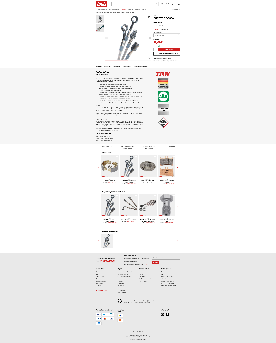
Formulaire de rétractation (167, 281)
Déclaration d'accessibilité (167, 283)
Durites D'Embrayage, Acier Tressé (128, 219)
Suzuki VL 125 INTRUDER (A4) (103, 136)
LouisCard (98, 285)
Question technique (101, 276)
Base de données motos (102, 279)
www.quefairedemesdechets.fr (142, 302)
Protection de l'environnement (168, 285)
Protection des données (166, 276)
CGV (162, 274)
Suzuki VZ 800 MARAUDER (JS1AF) (105, 140)
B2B (97, 274)
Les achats (142, 276)
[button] (157, 4)
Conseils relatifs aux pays (124, 276)
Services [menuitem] (144, 9)
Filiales (141, 274)
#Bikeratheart (121, 283)
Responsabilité (143, 281)
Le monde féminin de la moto (125, 272)
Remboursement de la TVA (146, 279)
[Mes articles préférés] (173, 4)
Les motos (120, 288)
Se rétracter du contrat (101, 290)
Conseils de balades (123, 274)
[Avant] (150, 38)
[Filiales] (162, 4)
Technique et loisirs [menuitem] (114, 9)
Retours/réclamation (101, 288)
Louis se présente (143, 272)
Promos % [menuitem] (123, 9)
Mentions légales (165, 272)
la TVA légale (164, 58)
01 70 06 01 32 (107, 261)
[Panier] (178, 4)
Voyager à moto (122, 285)
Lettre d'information (101, 281)
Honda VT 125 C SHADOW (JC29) (104, 138)
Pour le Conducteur (122, 290)
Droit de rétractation (166, 279)
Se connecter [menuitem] (177, 9)
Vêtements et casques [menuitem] (101, 9)
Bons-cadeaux (99, 283)
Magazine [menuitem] (137, 9)
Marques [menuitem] (130, 9)
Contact (98, 272)
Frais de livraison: (156, 60)
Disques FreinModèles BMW (147, 180)
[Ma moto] (167, 4)
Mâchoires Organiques (110, 180)
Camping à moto (122, 292)
